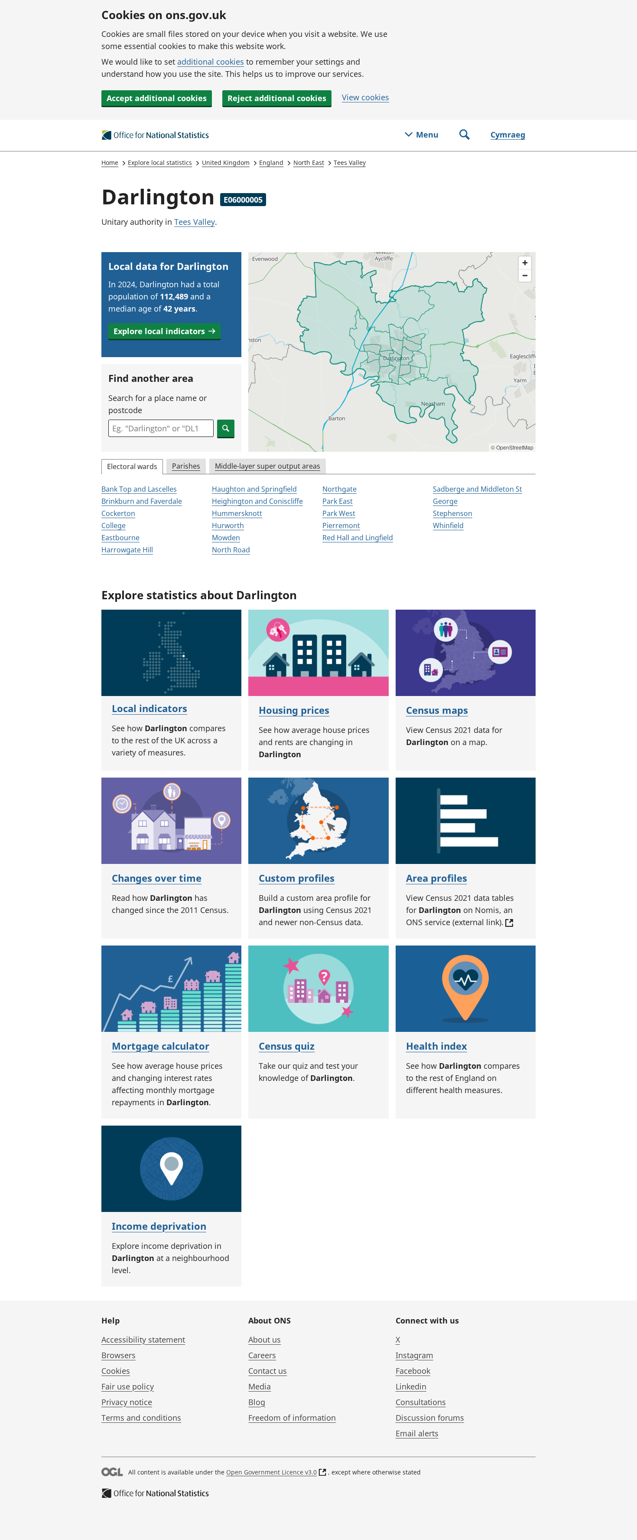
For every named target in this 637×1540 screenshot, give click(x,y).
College (113, 525)
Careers (262, 1355)
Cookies (115, 1371)
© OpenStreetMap (512, 447)
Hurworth (228, 525)
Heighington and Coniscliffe (257, 501)
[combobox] (161, 428)
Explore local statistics (160, 162)
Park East (337, 501)
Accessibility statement (143, 1339)
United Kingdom (226, 162)
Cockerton (118, 513)
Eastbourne (120, 537)
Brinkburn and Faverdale (141, 501)
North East (308, 162)
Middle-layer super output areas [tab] (267, 466)
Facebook (413, 1371)
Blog (256, 1402)
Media (259, 1386)
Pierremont (341, 525)
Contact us (267, 1371)
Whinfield (448, 525)
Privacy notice (126, 1402)
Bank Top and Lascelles (139, 489)
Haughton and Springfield (254, 489)
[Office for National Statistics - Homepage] (155, 135)
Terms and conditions (141, 1417)
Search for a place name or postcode (157, 404)
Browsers (118, 1355)
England (271, 162)
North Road (231, 550)
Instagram (414, 1355)
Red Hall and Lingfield (357, 537)
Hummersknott (237, 513)
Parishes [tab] (186, 466)
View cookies (365, 97)
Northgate (339, 489)
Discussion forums (430, 1417)
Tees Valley (350, 162)
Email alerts (417, 1433)
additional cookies (210, 61)
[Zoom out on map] (525, 275)
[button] (164, 331)
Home (109, 162)
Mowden (226, 537)
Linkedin (411, 1386)
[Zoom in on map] (525, 262)
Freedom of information (292, 1417)
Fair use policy (127, 1386)
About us (264, 1339)
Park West (338, 513)
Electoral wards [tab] (132, 466)
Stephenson (452, 513)
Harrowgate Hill (127, 550)
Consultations (421, 1402)
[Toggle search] (464, 135)
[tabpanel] (318, 520)
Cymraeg (508, 134)
